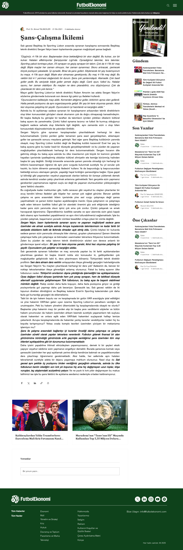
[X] (137, 499)
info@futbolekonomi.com (153, 511)
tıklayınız (156, 13)
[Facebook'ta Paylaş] (21, 383)
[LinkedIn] (144, 499)
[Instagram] (151, 499)
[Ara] (168, 5)
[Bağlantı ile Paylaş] (41, 383)
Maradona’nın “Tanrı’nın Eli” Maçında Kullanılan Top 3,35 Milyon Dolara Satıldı (100, 437)
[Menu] (174, 5)
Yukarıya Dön (4, 538)
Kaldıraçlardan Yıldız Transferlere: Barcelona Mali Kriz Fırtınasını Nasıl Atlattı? (38, 437)
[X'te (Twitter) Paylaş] (28, 383)
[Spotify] (164, 499)
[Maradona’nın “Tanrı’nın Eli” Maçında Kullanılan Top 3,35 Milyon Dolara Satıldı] (100, 415)
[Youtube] (157, 499)
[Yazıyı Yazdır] (48, 383)
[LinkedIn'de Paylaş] (35, 383)
